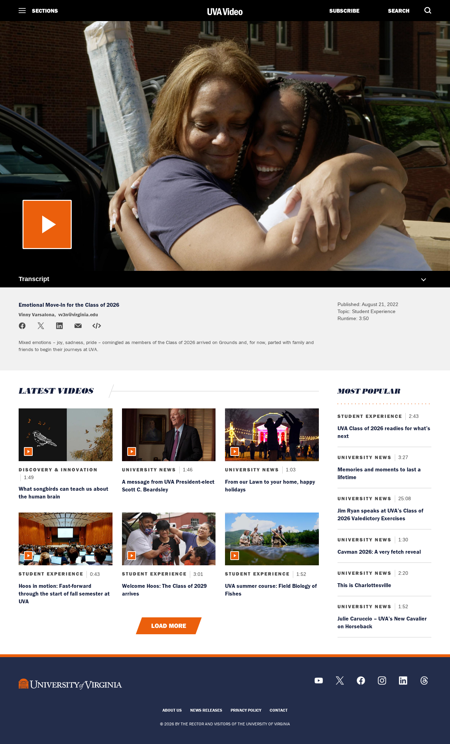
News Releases (206, 710)
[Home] (225, 11)
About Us (172, 710)
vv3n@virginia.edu (84, 53)
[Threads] (424, 683)
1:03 (290, 469)
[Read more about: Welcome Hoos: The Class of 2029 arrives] (169, 539)
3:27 (402, 457)
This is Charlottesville (364, 585)
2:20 (402, 573)
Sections (45, 10)
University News (149, 469)
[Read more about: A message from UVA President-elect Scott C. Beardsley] (169, 434)
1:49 (28, 477)
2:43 (413, 416)
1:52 (300, 574)
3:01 (197, 574)
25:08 (404, 498)
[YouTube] (318, 683)
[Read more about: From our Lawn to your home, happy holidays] (272, 434)
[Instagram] (382, 683)
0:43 (94, 574)
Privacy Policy (246, 710)
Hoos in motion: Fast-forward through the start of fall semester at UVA (64, 593)
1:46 (187, 469)
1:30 (402, 539)
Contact (279, 710)
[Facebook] (360, 683)
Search (399, 10)
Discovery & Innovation (58, 469)
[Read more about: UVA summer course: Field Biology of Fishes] (272, 539)
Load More (168, 626)
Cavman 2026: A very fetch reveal (379, 551)
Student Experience (51, 574)
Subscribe (344, 10)
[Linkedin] (403, 683)
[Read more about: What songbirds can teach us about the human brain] (65, 434)
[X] (339, 683)
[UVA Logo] (70, 684)
